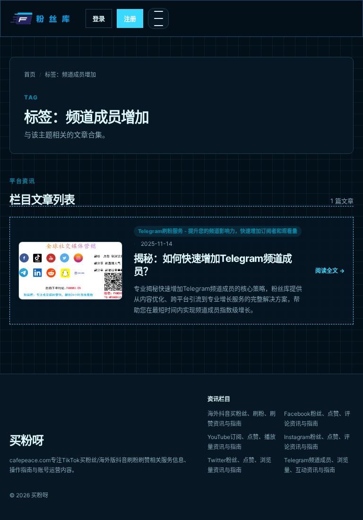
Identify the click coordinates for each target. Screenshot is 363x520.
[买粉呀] (41, 18)
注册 (130, 18)
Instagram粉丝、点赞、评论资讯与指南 (317, 441)
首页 (29, 74)
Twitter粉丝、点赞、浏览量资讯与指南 (239, 465)
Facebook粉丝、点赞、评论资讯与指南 (317, 418)
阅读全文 (330, 270)
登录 (99, 18)
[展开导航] (158, 18)
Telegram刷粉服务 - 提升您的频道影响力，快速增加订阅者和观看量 (217, 231)
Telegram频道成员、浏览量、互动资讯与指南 (316, 465)
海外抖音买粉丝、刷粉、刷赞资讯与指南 (241, 418)
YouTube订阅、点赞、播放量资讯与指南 (241, 441)
